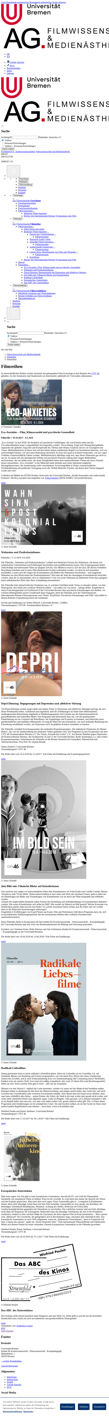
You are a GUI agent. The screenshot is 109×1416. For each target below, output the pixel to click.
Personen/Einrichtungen (15, 143)
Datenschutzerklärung (12, 1411)
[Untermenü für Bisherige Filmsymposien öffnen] (48, 232)
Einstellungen (67, 1407)
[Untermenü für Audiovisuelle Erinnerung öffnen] (54, 247)
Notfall (10, 1382)
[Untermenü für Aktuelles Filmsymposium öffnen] (54, 242)
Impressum (12, 1377)
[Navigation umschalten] (2, 125)
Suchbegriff (6, 137)
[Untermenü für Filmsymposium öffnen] (34, 211)
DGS (9, 1387)
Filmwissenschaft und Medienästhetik (53, 151)
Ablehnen (83, 1407)
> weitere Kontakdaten (11, 1361)
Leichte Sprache (14, 1384)
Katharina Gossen (25, 1326)
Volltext (8, 140)
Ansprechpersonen (9, 1366)
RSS (3, 1328)
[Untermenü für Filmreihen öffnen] (29, 265)
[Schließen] (13, 198)
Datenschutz (12, 1379)
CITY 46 (95, 373)
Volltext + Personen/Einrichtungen (19, 146)
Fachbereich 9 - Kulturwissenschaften (18, 151)
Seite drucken (7, 1331)
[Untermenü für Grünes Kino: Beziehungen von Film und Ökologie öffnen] (77, 252)
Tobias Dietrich (52, 478)
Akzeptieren (99, 1407)
